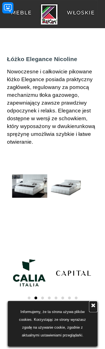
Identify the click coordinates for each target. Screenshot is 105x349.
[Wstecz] (6, 186)
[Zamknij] (93, 306)
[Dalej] (99, 186)
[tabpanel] (52, 100)
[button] (29, 186)
